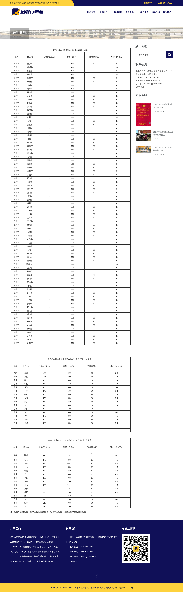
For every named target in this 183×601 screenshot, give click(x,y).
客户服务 (144, 12)
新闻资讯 (130, 12)
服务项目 (118, 12)
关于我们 (103, 12)
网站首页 (91, 12)
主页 (160, 33)
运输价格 (156, 12)
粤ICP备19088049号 (124, 587)
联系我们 (167, 12)
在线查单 (148, 2)
